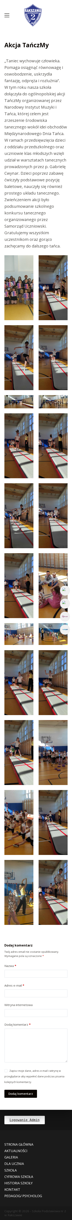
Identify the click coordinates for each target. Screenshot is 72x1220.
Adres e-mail (14, 985)
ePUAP (65, 630)
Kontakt (12, 1189)
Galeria (11, 1157)
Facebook (65, 590)
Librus (65, 617)
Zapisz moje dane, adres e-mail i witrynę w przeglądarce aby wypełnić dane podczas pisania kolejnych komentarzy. (34, 1076)
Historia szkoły (18, 1183)
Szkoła (10, 1170)
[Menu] (6, 15)
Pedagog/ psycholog (23, 1196)
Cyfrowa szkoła (18, 1177)
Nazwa (10, 966)
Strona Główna (18, 1144)
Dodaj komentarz (17, 1024)
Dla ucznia (14, 1163)
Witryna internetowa (18, 1005)
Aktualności (15, 1151)
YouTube (65, 603)
